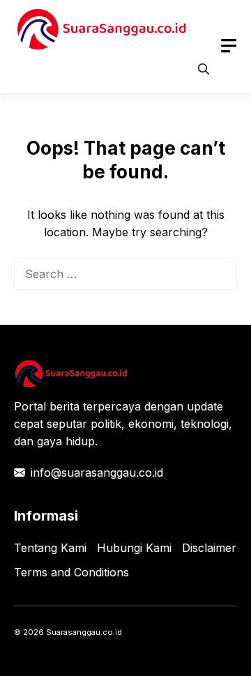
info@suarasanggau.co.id (97, 472)
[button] (203, 69)
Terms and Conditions (71, 572)
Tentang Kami (50, 548)
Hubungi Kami (134, 548)
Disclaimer (209, 548)
